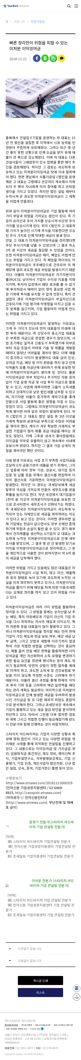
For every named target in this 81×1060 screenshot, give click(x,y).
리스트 (40, 992)
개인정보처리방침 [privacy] (11, 1025)
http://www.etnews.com (26, 802)
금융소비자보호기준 (42, 1025)
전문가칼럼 (38, 21)
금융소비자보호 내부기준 (63, 1025)
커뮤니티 (19, 21)
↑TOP (76, 997)
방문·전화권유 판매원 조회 (16, 1028)
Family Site (35, 1028)
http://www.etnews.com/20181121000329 (39, 782)
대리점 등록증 (26, 1025)
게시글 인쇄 (40, 980)
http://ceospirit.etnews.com (37, 792)
